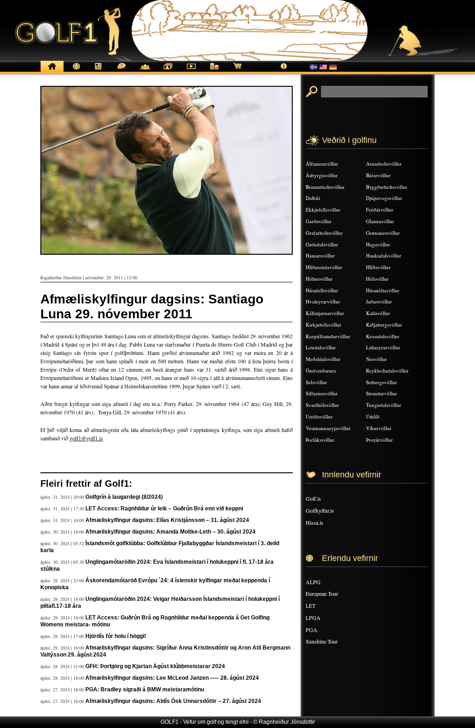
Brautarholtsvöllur (325, 186)
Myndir (168, 71)
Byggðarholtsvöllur (386, 186)
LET (310, 605)
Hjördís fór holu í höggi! (115, 636)
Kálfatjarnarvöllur (325, 312)
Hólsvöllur (377, 278)
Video (191, 71)
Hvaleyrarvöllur (323, 301)
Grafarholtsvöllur (324, 232)
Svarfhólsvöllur (322, 404)
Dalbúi (313, 197)
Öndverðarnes (321, 370)
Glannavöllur (380, 221)
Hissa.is (314, 522)
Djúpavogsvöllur (384, 197)
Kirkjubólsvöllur (323, 324)
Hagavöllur (378, 244)
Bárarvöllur (378, 175)
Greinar (98, 71)
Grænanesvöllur (383, 232)
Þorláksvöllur (320, 439)
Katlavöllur (378, 312)
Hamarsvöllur (320, 255)
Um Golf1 (283, 71)
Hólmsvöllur (319, 278)
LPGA (313, 617)
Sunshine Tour (322, 641)
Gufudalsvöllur (322, 244)
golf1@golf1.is (86, 438)
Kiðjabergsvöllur (384, 324)
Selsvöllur (316, 382)
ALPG (313, 582)
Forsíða (52, 71)
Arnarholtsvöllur (384, 163)
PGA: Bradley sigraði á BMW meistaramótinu (144, 689)
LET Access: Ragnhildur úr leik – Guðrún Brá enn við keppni (164, 508)
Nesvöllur (376, 358)
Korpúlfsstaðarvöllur (328, 336)
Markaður (214, 71)
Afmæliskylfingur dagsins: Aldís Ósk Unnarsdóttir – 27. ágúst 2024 (173, 701)
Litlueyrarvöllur (383, 347)
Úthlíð (372, 416)
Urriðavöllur (319, 416)
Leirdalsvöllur (321, 347)
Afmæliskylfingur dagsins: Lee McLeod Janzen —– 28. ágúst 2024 (172, 678)
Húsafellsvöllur (322, 290)
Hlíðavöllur (378, 267)
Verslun (237, 71)
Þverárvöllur (379, 439)
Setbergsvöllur (381, 382)
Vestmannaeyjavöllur (328, 428)
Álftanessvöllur (322, 163)
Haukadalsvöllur (383, 255)
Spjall (121, 71)
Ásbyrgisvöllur (322, 175)
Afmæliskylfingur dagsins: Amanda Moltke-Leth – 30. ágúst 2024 (170, 531)
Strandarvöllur (381, 393)
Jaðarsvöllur (379, 301)
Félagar (144, 71)
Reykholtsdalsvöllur (387, 370)
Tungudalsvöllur (383, 404)
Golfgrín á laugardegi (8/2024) (124, 497)
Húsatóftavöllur (382, 290)
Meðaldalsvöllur (323, 358)
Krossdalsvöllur (382, 336)
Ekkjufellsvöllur (323, 209)
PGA (311, 629)
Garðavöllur (319, 221)
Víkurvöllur (379, 428)
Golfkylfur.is (320, 510)
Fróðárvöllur (379, 209)
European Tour (322, 593)
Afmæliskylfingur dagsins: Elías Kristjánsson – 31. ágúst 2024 (167, 520)
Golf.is (313, 498)
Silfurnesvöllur (322, 393)
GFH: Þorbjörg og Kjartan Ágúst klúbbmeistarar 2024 (155, 666)
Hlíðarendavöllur (324, 267)
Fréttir (75, 71)
